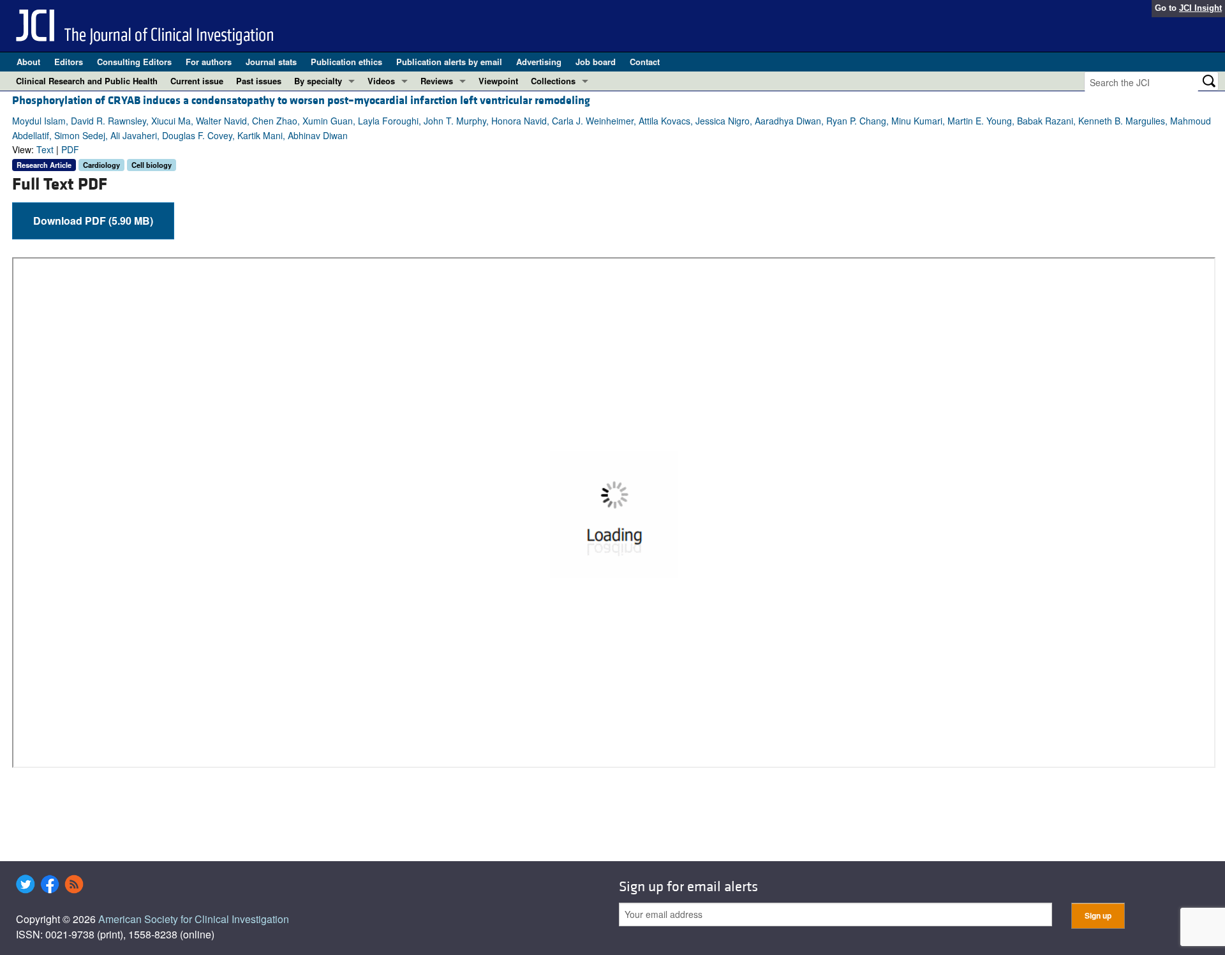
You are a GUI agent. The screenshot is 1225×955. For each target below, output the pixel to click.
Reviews (436, 81)
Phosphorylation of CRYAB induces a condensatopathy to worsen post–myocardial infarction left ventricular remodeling (301, 100)
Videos (381, 81)
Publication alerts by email (449, 62)
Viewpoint (498, 81)
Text (45, 149)
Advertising (538, 62)
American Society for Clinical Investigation (193, 919)
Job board (595, 62)
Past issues (258, 81)
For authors (209, 62)
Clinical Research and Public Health (87, 81)
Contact (645, 62)
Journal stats (271, 62)
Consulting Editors (134, 62)
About (28, 62)
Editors (68, 62)
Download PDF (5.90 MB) (93, 220)
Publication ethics (346, 62)
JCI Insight (1200, 8)
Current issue (196, 81)
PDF (70, 149)
